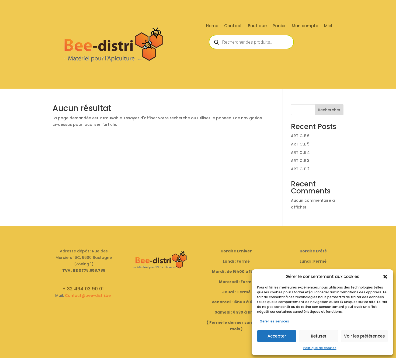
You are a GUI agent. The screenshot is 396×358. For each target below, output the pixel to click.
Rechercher (329, 110)
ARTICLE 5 (300, 144)
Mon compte (305, 26)
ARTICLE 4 (300, 152)
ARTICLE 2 (300, 169)
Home (212, 26)
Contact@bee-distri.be (88, 295)
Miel (328, 26)
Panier (279, 26)
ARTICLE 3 (300, 160)
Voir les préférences (364, 336)
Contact (233, 26)
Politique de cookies (319, 348)
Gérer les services (274, 321)
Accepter (277, 336)
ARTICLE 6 (300, 135)
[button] (385, 276)
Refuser (318, 336)
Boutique (257, 26)
